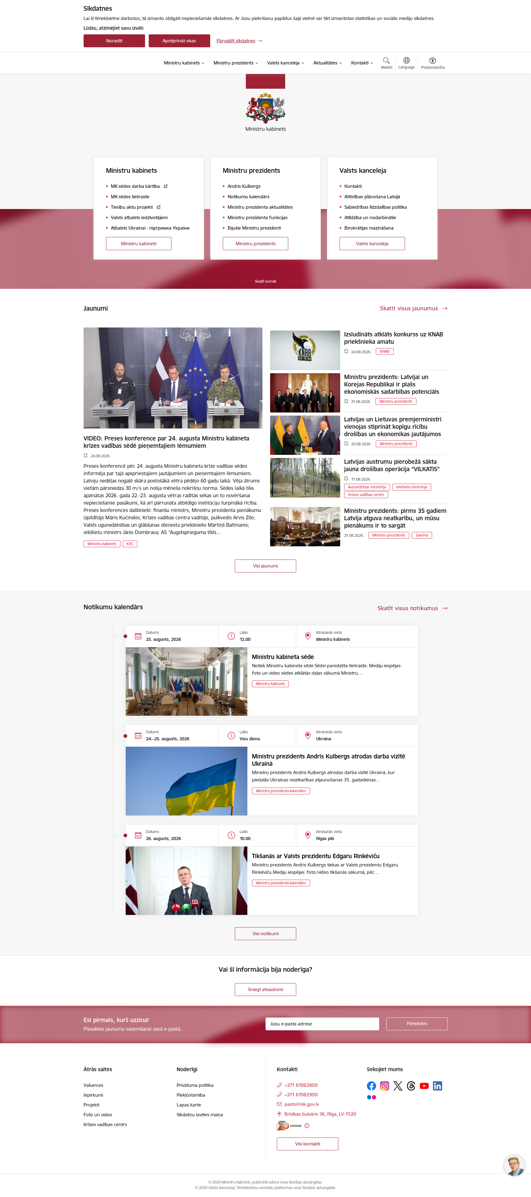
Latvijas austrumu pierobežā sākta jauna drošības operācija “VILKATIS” (392, 465)
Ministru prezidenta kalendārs (281, 790)
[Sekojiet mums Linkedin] (437, 1085)
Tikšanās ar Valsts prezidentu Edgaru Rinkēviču (316, 856)
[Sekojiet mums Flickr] (371, 1097)
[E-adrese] (289, 1126)
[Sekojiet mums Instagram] (384, 1085)
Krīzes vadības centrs (366, 494)
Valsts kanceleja (372, 243)
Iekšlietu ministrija (411, 487)
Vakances (93, 1085)
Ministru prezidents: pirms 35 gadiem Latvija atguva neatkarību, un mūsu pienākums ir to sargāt (395, 518)
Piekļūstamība (191, 1095)
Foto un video (98, 1115)
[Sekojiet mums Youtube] (424, 1085)
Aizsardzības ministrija (367, 487)
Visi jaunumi (265, 566)
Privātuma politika (195, 1085)
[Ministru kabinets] (116, 63)
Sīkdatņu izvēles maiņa (200, 1115)
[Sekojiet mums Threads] (411, 1085)
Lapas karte (189, 1105)
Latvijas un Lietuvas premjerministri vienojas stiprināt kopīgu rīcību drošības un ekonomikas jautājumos (393, 427)
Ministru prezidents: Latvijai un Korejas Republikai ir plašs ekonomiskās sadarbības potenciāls (391, 384)
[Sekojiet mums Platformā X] (398, 1085)
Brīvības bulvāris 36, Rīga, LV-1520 (320, 1114)
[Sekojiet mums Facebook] (371, 1085)
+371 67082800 (301, 1085)
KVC (130, 543)
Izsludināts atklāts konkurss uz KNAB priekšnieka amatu (393, 338)
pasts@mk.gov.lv (302, 1104)
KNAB (385, 351)
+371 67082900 (301, 1095)
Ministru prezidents (256, 243)
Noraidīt (114, 41)
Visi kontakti (307, 1144)
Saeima (422, 535)
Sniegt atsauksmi (265, 989)
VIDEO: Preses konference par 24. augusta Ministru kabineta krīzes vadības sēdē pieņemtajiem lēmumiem (166, 442)
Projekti (91, 1105)
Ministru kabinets (139, 243)
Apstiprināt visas (179, 41)
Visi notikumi (266, 933)
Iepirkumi (93, 1095)
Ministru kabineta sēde (283, 656)
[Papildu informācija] (307, 1125)
